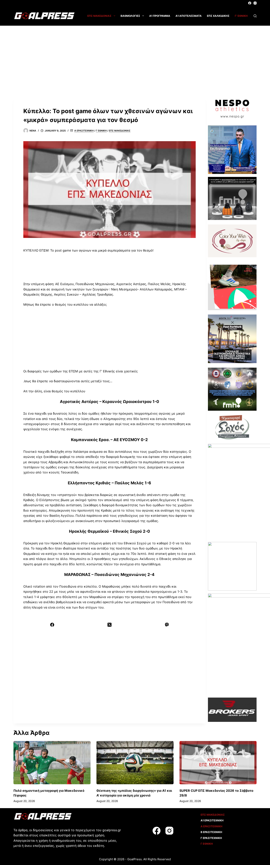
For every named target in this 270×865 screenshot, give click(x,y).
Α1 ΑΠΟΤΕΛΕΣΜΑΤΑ (189, 15)
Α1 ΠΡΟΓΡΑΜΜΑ (159, 15)
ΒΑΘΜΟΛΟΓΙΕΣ (130, 15)
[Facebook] (249, 3)
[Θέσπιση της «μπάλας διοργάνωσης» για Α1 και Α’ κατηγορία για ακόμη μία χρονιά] (135, 762)
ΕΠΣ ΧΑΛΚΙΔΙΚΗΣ (218, 15)
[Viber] (166, 625)
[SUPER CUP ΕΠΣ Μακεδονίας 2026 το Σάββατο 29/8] (218, 762)
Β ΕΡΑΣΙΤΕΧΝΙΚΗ (211, 832)
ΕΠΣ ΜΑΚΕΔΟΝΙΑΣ (99, 15)
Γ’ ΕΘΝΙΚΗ (241, 15)
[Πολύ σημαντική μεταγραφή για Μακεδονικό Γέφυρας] (52, 762)
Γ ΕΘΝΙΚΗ (101, 130)
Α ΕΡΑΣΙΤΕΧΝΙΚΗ (84, 130)
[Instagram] (255, 3)
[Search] (255, 15)
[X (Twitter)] (109, 625)
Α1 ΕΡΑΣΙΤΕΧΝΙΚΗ (212, 820)
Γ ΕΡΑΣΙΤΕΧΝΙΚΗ (211, 838)
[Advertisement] (135, 55)
